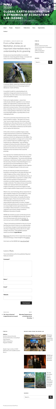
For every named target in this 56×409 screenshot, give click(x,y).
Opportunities (41, 27)
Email (5, 287)
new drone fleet (24, 241)
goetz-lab (19, 41)
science (28, 237)
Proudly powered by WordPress (10, 405)
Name (6, 279)
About (5, 27)
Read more (6, 236)
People (11, 27)
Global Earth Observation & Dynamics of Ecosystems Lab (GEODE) (27, 15)
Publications (27, 27)
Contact (5, 31)
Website (6, 294)
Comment (7, 259)
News (34, 27)
